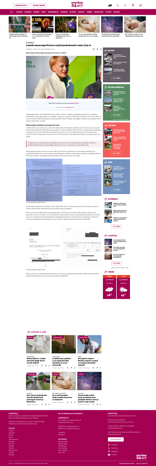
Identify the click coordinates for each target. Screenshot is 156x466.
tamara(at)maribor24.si (115, 422)
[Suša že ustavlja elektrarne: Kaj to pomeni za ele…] (108, 101)
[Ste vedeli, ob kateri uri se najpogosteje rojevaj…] (108, 249)
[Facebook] (45, 365)
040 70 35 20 (129, 422)
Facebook (114, 445)
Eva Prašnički (62, 448)
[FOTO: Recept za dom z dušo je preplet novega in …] (108, 183)
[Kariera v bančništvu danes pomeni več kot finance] (108, 139)
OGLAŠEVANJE (116, 439)
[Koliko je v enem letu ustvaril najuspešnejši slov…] (108, 205)
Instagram (114, 451)
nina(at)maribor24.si (114, 434)
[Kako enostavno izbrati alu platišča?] (108, 64)
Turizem (89, 12)
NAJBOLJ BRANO (39, 5)
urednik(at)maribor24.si (65, 422)
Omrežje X (114, 448)
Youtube (114, 454)
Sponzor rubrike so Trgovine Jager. (120, 267)
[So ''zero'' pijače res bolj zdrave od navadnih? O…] (108, 256)
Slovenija (28, 12)
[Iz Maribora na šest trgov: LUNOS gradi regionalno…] (108, 132)
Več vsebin (116, 78)
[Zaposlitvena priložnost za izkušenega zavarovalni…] (108, 146)
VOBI (45, 463)
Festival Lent (98, 12)
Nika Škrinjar (62, 446)
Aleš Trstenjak (63, 450)
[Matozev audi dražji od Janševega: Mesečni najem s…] (108, 220)
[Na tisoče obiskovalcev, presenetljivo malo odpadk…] (108, 108)
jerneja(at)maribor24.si (115, 428)
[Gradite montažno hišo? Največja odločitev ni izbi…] (108, 176)
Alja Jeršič (61, 452)
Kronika (36, 12)
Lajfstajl (81, 12)
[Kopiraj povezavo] (48, 365)
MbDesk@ (61, 435)
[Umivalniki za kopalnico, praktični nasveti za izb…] (108, 168)
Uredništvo (62, 432)
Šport (44, 12)
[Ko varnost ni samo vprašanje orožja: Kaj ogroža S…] (108, 93)
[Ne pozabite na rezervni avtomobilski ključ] (108, 57)
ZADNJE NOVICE (21, 5)
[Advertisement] (63, 301)
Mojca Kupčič (62, 444)
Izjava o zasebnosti (141, 463)
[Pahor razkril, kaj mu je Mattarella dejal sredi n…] (108, 212)
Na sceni (73, 12)
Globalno (64, 12)
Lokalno (19, 12)
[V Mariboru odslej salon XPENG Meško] (108, 71)
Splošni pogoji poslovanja (126, 463)
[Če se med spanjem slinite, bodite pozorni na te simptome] (64, 381)
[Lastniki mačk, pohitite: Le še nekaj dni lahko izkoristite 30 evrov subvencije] (64, 344)
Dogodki (117, 12)
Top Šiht (108, 12)
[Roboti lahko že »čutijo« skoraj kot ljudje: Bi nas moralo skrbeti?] (38, 344)
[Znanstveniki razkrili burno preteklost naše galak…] (108, 242)
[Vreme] (110, 5)
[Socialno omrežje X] (42, 365)
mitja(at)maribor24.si (73, 428)
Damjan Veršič (63, 441)
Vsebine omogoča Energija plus (121, 119)
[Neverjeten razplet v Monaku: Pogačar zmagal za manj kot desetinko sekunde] (89, 344)
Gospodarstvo (53, 12)
